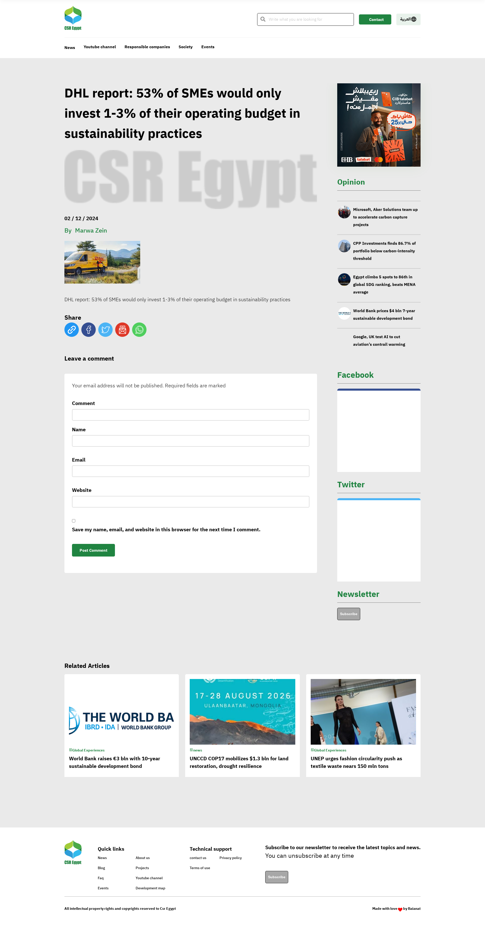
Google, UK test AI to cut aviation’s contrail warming (379, 334)
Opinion (351, 182)
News (69, 48)
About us (143, 858)
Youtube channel (100, 47)
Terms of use (200, 868)
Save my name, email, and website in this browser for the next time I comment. (166, 529)
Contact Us (376, 20)
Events (207, 47)
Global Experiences (88, 750)
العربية (405, 19)
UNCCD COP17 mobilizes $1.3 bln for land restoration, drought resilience (239, 762)
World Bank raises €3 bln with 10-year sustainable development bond (114, 762)
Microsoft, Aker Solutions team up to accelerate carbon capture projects (385, 210)
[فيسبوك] (88, 329)
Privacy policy (231, 858)
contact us (198, 858)
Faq (101, 878)
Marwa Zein (91, 230)
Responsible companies (147, 47)
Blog (101, 868)
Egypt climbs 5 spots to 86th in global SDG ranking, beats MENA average (384, 277)
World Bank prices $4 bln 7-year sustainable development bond (384, 308)
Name (79, 429)
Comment (83, 403)
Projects (142, 868)
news (197, 750)
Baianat (414, 908)
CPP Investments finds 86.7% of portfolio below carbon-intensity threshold (384, 244)
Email (78, 460)
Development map (150, 888)
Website (81, 490)
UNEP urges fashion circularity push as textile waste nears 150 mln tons (356, 762)
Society (186, 47)
